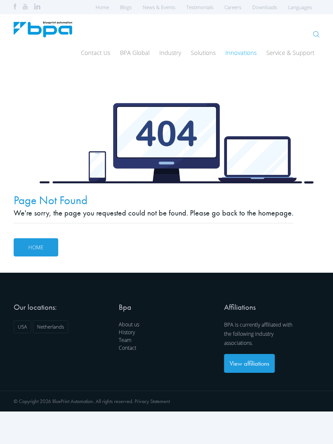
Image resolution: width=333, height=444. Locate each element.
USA (22, 326)
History (127, 332)
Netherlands (50, 326)
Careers (232, 7)
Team (125, 340)
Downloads (264, 7)
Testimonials (199, 7)
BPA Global (135, 53)
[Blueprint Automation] (43, 35)
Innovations (241, 53)
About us (129, 324)
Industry (170, 53)
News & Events (159, 7)
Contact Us (95, 53)
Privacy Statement (152, 401)
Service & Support (290, 53)
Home (102, 7)
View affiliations (249, 363)
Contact (127, 347)
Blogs (126, 7)
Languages (300, 7)
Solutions (203, 53)
